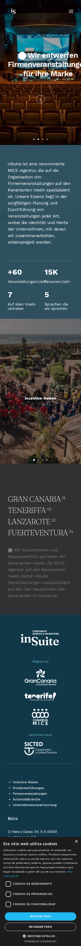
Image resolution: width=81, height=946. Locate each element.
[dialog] (40, 891)
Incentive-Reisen (40, 398)
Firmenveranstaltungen (30, 793)
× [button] (76, 841)
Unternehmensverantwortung (35, 805)
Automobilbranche (26, 799)
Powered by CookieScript (40, 941)
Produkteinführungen (28, 788)
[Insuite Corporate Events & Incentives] (21, 11)
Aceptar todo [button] (40, 916)
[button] (40, 99)
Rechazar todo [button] (40, 927)
